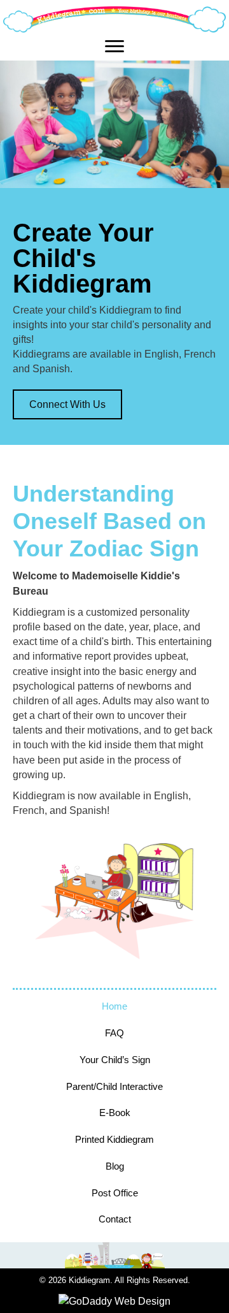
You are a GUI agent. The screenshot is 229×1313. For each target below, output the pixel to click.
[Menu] (114, 46)
